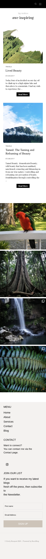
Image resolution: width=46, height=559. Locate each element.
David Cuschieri (18, 4)
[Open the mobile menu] (40, 4)
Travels (9, 67)
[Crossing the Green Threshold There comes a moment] (23, 321)
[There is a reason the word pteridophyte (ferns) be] (23, 369)
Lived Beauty (14, 70)
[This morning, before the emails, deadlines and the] (23, 274)
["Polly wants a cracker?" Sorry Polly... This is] (23, 226)
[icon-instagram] (7, 464)
